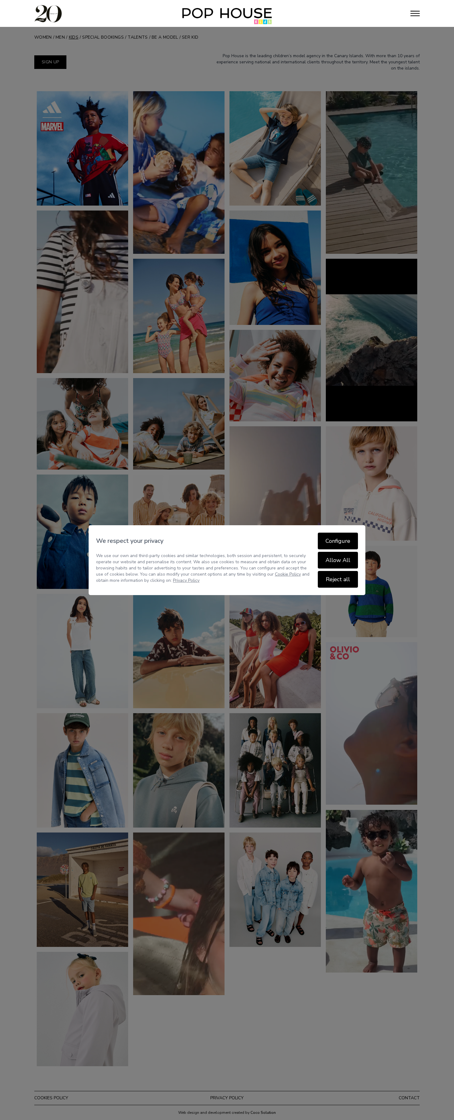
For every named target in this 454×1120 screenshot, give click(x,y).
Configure (338, 541)
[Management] (227, 13)
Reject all (338, 579)
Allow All (338, 560)
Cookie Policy (288, 574)
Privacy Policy (186, 580)
